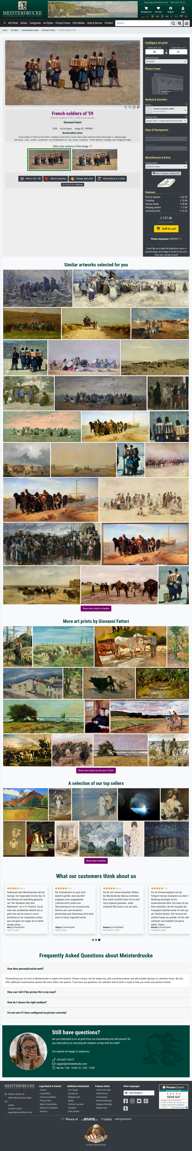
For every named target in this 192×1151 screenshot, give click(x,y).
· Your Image (72, 1090)
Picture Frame (63, 23)
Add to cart (168, 228)
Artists (23, 23)
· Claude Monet (101, 1093)
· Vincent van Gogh (103, 1090)
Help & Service (94, 23)
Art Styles (48, 23)
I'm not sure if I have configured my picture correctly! (36, 1012)
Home (5, 30)
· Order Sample (73, 1111)
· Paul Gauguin (101, 1097)
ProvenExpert (21, 927)
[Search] (173, 23)
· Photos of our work (75, 1104)
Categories (35, 23)
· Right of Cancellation (48, 1104)
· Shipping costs (73, 1097)
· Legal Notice (44, 1093)
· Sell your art (72, 1093)
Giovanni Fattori (48, 30)
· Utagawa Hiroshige (103, 1104)
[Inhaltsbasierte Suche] (180, 23)
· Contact (42, 1090)
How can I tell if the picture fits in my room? (31, 992)
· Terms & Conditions (47, 1097)
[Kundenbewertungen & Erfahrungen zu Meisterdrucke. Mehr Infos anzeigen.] (173, 1096)
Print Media (79, 23)
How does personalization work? (25, 968)
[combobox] (166, 61)
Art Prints (13, 23)
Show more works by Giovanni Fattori (96, 770)
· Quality (70, 1100)
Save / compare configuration (167, 173)
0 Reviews (78, 184)
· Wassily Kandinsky (103, 1100)
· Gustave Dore (101, 1108)
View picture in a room (113, 178)
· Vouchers (71, 1108)
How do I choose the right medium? (27, 1002)
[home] (4, 23)
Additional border (151, 58)
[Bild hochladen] (186, 23)
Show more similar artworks (96, 608)
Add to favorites (57, 178)
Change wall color (83, 178)
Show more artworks (96, 860)
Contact (109, 22)
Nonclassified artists (30, 30)
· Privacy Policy (45, 1100)
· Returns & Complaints (48, 1108)
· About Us (43, 1111)
